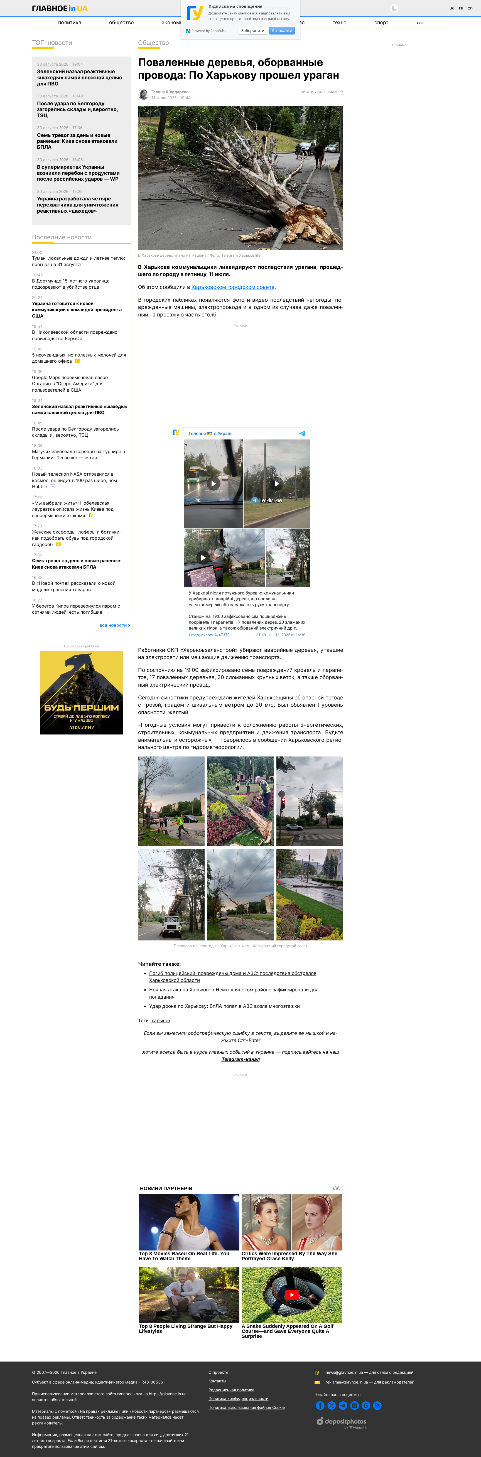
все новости (113, 625)
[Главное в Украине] (60, 9)
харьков (160, 1020)
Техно (340, 22)
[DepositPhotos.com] (342, 1424)
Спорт (381, 22)
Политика (69, 22)
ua (452, 8)
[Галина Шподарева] (143, 98)
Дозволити (282, 30)
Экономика (175, 22)
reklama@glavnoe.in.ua (347, 1382)
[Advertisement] (240, 375)
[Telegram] (343, 1405)
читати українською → (322, 91)
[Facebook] (320, 1405)
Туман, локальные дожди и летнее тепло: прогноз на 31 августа (78, 258)
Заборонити (252, 30)
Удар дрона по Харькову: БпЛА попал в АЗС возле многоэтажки (224, 1006)
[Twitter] (331, 1405)
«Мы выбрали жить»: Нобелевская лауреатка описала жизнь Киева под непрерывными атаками (73, 506)
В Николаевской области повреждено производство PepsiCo (74, 332)
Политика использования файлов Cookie (246, 1407)
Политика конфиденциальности (238, 1398)
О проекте (218, 1372)
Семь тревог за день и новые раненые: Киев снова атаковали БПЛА (77, 561)
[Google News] (366, 1405)
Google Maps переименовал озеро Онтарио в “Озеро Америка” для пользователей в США (70, 381)
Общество (121, 22)
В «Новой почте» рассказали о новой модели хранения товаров (74, 583)
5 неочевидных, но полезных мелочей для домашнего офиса (79, 355)
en (470, 8)
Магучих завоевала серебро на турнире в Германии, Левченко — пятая (78, 451)
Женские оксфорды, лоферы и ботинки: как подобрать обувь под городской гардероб (76, 535)
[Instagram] (354, 1405)
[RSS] (377, 1405)
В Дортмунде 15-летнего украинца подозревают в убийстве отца (70, 281)
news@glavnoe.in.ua (344, 1372)
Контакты (217, 1381)
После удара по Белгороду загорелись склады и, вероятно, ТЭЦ (75, 429)
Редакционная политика (231, 1389)
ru (461, 8)
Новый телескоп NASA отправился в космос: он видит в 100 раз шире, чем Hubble (74, 477)
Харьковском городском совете (233, 287)
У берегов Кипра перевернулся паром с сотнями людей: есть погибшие (76, 606)
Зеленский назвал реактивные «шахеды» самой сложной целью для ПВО (79, 406)
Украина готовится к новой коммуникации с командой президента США (77, 307)
